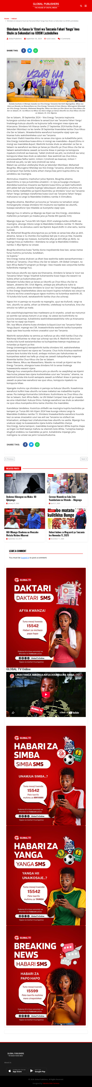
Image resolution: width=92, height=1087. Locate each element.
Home (6, 18)
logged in (25, 557)
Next (83, 459)
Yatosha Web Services (51, 1083)
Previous (10, 459)
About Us (7, 1062)
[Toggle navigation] (86, 6)
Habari (14, 18)
